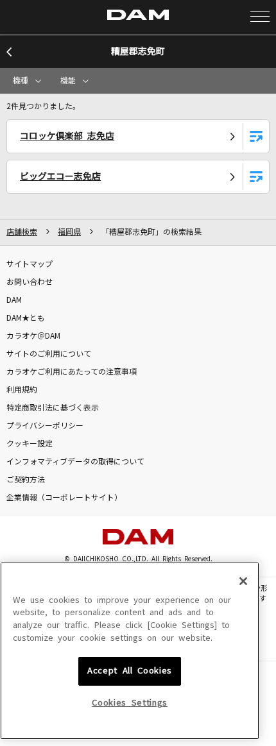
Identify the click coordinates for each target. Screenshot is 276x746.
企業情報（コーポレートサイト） (64, 498)
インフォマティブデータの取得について (75, 462)
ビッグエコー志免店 (60, 176)
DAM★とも (25, 318)
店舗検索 (21, 232)
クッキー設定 (29, 444)
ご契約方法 (25, 480)
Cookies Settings (130, 703)
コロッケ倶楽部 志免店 (67, 135)
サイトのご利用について (48, 354)
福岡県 (69, 232)
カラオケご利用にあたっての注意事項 (71, 372)
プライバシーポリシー (44, 426)
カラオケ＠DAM (33, 336)
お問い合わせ (29, 282)
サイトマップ (29, 264)
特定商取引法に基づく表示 (52, 408)
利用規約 (21, 390)
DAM (14, 300)
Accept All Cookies (129, 670)
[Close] (243, 581)
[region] (129, 651)
